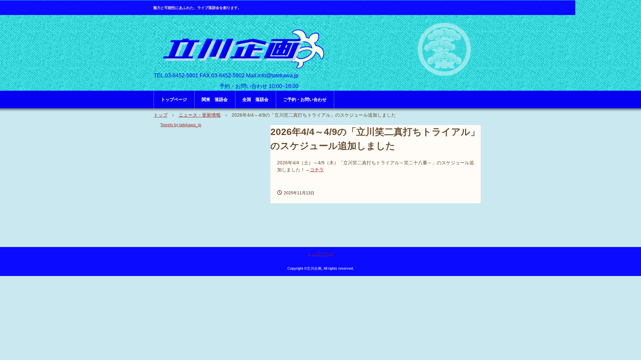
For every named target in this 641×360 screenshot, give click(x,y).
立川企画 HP (242, 48)
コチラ (317, 169)
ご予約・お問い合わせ (305, 99)
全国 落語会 (255, 99)
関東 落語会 (215, 99)
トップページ (174, 99)
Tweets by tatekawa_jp (180, 125)
